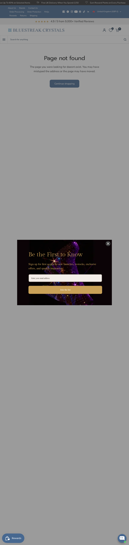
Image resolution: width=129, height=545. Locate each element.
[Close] (108, 243)
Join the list (65, 289)
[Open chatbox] (122, 538)
